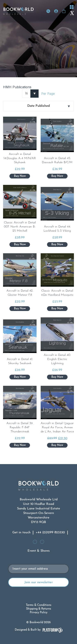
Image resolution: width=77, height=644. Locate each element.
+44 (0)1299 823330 (50, 532)
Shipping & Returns (38, 608)
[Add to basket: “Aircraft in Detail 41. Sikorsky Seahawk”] (19, 377)
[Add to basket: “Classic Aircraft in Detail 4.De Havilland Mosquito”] (57, 308)
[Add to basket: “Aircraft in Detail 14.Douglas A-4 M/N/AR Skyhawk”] (19, 176)
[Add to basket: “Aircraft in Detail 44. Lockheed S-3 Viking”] (57, 244)
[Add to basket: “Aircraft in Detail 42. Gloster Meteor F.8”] (19, 308)
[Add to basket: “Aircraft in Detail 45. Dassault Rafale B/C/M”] (57, 176)
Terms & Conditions (38, 605)
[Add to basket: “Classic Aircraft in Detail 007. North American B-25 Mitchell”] (19, 244)
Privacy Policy (38, 612)
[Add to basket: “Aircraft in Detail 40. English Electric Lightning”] (57, 377)
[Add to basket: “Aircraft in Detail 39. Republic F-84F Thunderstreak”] (19, 445)
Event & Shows (39, 551)
